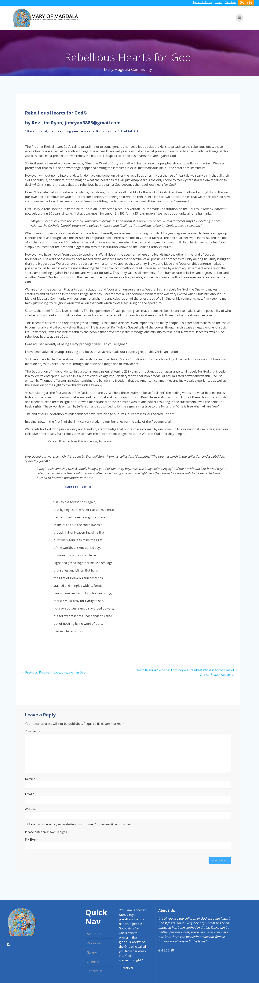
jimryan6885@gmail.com (93, 122)
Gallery (92, 952)
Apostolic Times (202, 2)
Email (29, 794)
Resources (94, 943)
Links (218, 2)
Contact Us (94, 971)
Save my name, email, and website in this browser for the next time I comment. (80, 824)
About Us (93, 934)
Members (230, 2)
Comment (32, 731)
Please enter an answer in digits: (46, 832)
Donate (245, 2)
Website (30, 809)
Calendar (93, 962)
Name (30, 779)
